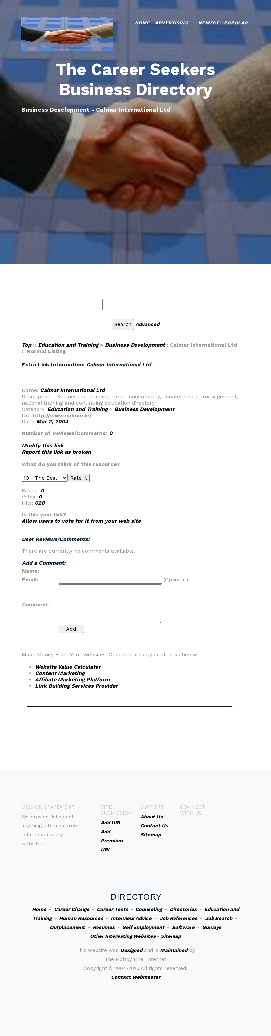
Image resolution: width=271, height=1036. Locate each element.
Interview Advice (131, 918)
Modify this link (43, 445)
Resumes (104, 927)
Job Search (218, 918)
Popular (236, 22)
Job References (178, 918)
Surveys (211, 927)
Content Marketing (60, 673)
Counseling (149, 909)
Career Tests (112, 909)
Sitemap (171, 936)
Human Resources (81, 918)
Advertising (171, 22)
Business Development (135, 345)
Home (142, 22)
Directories (183, 909)
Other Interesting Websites (123, 936)
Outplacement (67, 927)
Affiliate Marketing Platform (72, 679)
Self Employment (143, 927)
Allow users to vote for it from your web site (81, 521)
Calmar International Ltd (72, 390)
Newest (208, 22)
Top (26, 345)
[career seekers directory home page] (67, 33)
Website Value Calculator (68, 667)
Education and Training (68, 345)
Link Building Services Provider (76, 686)
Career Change (71, 909)
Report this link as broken (56, 452)
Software (183, 927)
